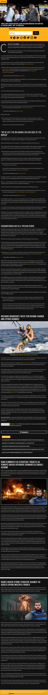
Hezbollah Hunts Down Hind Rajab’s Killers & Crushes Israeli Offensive (16, 446)
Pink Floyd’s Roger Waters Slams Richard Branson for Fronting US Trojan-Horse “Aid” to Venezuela (22, 24)
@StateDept (10, 252)
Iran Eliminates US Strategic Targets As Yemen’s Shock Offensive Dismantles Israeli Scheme (22, 464)
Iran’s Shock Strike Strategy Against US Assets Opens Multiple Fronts (20, 583)
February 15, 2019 (22, 195)
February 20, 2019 (22, 173)
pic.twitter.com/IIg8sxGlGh (29, 192)
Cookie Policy (11, 693)
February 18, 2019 (19, 111)
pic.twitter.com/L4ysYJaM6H (8, 72)
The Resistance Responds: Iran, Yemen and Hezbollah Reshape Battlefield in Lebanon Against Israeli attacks (23, 449)
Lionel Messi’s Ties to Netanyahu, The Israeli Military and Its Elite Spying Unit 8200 (18, 443)
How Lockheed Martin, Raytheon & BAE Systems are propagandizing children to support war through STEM (23, 440)
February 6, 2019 (21, 75)
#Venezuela (6, 69)
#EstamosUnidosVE (32, 70)
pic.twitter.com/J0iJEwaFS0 (22, 170)
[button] (45, 1)
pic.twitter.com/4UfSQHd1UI (36, 253)
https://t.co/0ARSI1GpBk (19, 192)
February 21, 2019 (19, 257)
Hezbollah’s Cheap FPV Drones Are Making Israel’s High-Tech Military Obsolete (17, 452)
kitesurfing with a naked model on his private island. (27, 354)
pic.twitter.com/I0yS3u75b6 (27, 107)
